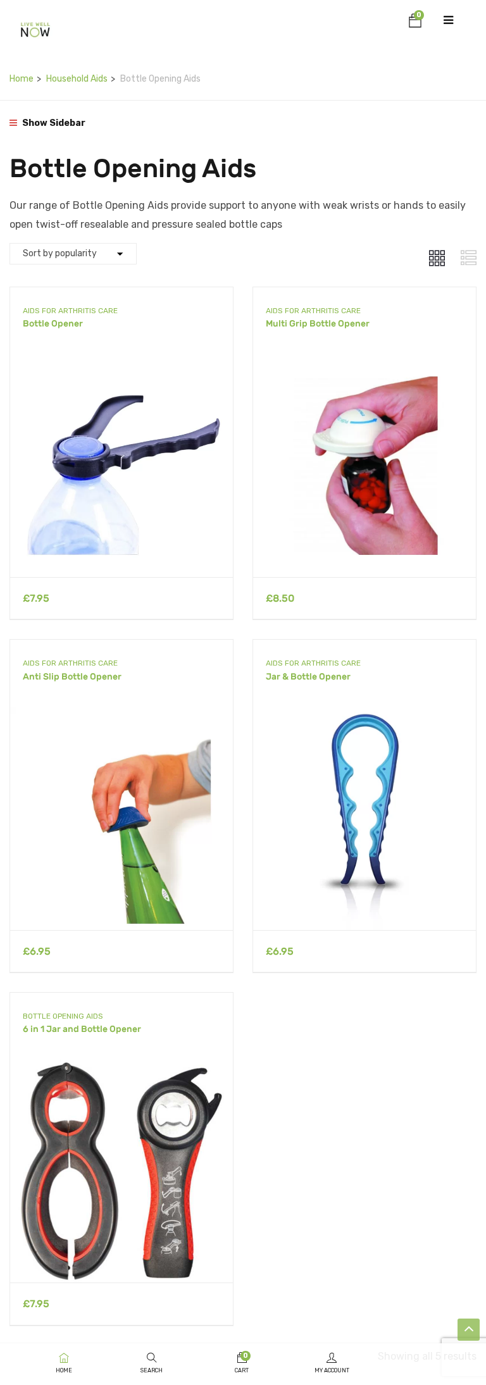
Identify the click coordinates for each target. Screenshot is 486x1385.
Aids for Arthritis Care (70, 310)
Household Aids (77, 78)
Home (21, 78)
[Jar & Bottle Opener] (364, 717)
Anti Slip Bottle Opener (72, 676)
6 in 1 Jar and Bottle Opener (82, 1029)
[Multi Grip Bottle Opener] (364, 363)
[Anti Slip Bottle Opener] (121, 717)
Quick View (122, 545)
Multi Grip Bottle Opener (318, 323)
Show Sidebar (52, 123)
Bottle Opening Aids (63, 1016)
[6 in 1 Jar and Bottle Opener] (121, 1069)
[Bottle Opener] (121, 363)
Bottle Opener (53, 323)
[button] (415, 23)
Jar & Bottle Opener (308, 676)
